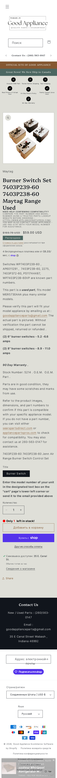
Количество (10, 502)
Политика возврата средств (36, 748)
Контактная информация (30, 770)
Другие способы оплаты (28, 546)
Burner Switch (16, 473)
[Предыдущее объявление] (6, 55)
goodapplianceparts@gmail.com (25, 315)
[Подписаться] (47, 659)
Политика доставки (30, 764)
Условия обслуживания (30, 759)
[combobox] (25, 43)
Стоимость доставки (13, 243)
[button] (7, 7)
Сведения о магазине (20, 568)
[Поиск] (39, 43)
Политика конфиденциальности (30, 753)
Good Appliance (21, 744)
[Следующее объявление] (51, 55)
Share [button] (9, 578)
